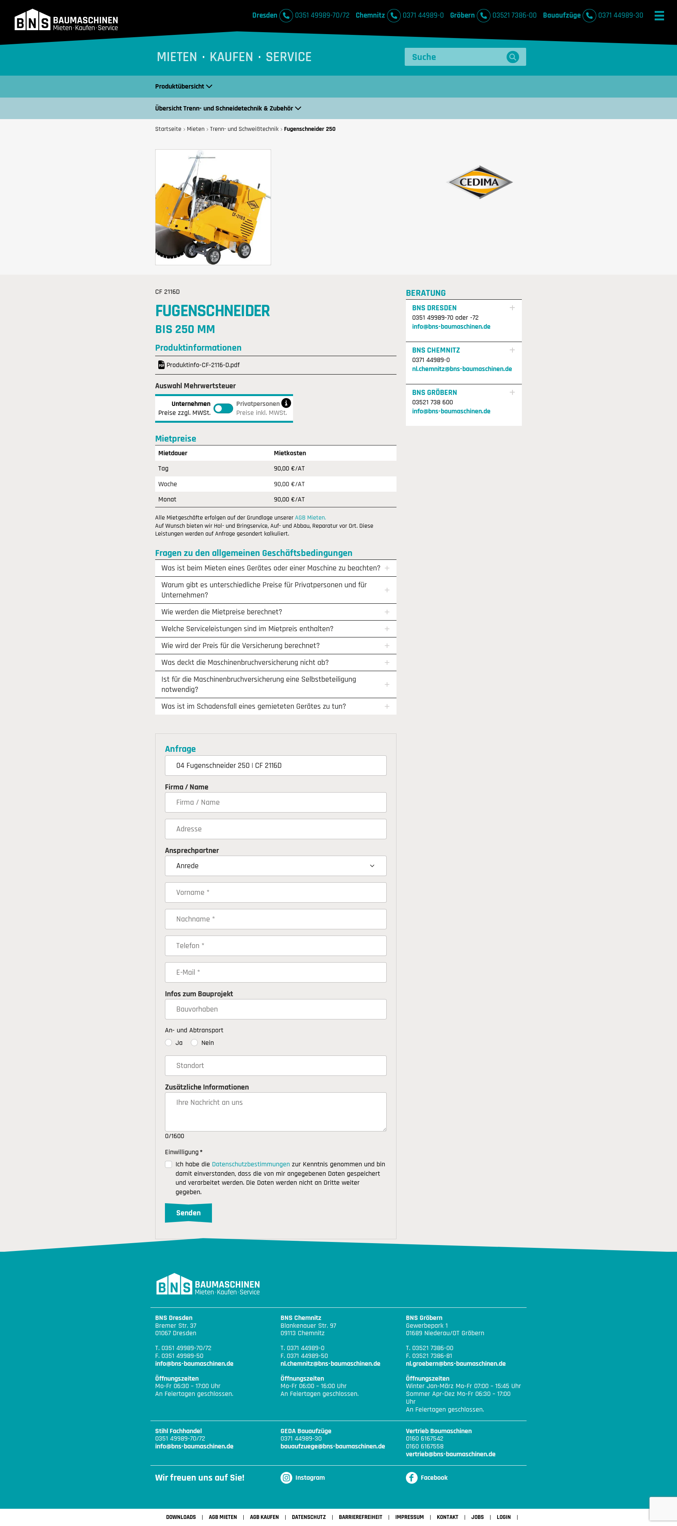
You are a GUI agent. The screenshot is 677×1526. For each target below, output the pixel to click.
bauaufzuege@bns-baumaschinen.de (333, 1446)
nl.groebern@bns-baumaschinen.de (456, 1364)
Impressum (409, 1517)
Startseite (168, 129)
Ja (179, 1042)
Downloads (181, 1517)
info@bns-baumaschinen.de (451, 326)
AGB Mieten (223, 1517)
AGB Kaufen (264, 1517)
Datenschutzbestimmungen (251, 1164)
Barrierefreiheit (360, 1517)
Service (289, 57)
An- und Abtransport (194, 1030)
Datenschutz (309, 1517)
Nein (207, 1042)
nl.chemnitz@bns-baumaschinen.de (462, 368)
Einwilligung (184, 1152)
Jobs (477, 1517)
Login (504, 1517)
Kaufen (231, 57)
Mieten (177, 57)
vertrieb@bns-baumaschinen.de (451, 1454)
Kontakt (447, 1517)
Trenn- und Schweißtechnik (244, 129)
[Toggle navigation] (659, 16)
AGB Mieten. (310, 517)
